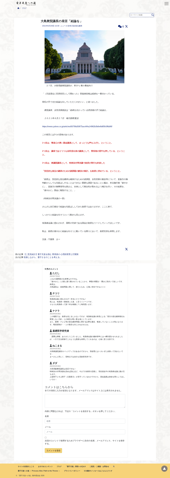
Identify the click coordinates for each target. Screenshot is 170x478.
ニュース (63, 26)
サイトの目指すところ (26, 466)
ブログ (24, 8)
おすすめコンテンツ (45, 466)
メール (48, 427)
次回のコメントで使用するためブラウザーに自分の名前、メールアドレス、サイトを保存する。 (84, 442)
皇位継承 (78, 26)
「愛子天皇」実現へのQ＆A (75, 466)
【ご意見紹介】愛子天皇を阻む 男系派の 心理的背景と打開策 (51, 254)
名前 (47, 416)
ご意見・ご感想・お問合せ (99, 466)
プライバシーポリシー (72, 471)
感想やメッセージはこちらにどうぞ (99, 471)
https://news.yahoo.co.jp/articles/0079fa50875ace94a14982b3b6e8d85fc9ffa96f (77, 126)
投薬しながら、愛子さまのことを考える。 (43, 257)
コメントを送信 (53, 450)
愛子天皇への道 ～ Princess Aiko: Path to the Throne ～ (39, 471)
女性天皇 (71, 26)
